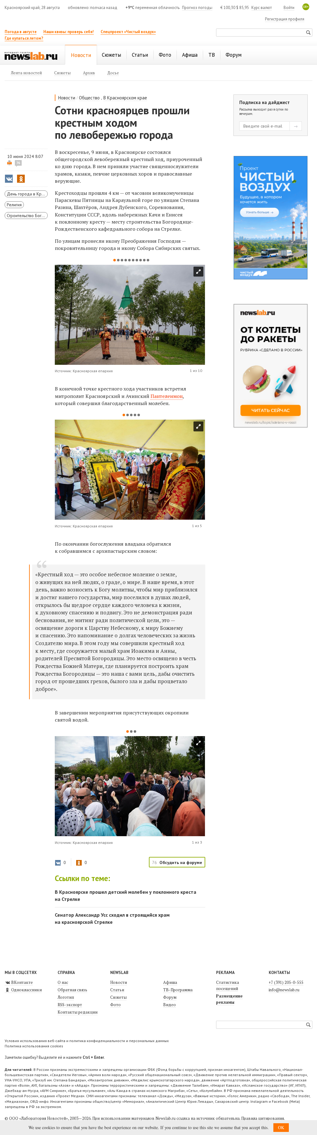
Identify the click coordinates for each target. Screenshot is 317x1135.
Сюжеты (118, 997)
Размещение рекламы (229, 999)
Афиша (170, 982)
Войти (289, 7)
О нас (63, 982)
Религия (14, 204)
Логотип (66, 997)
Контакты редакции (78, 1012)
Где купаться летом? (24, 38)
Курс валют (261, 7)
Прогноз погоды (197, 7)
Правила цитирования (262, 1118)
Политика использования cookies (34, 1046)
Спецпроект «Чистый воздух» (128, 31)
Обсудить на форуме (180, 862)
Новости (66, 98)
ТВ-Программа (178, 990)
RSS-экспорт (70, 1004)
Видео (169, 1004)
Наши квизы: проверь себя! (68, 31)
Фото (115, 1004)
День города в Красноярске (27, 194)
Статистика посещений (227, 985)
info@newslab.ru (284, 990)
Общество (89, 98)
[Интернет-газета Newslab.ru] (31, 55)
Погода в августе (21, 31)
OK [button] (281, 1127)
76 (18, 163)
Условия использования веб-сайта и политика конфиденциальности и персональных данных (87, 1040)
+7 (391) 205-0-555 (286, 982)
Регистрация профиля (284, 19)
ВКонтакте (21, 982)
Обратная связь (72, 990)
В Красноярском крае (125, 98)
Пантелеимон (166, 396)
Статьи (117, 990)
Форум (169, 997)
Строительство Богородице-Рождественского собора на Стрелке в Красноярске (27, 215)
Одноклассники (26, 990)
